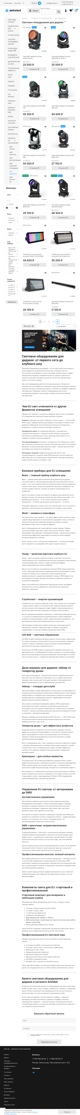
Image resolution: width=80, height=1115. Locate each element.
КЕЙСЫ (10, 116)
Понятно (67, 1112)
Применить (12, 302)
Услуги (6, 1101)
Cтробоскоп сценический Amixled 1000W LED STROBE (33, 255)
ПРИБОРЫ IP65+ (11, 102)
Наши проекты (8, 1082)
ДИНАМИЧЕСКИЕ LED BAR (12, 63)
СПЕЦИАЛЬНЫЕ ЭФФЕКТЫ (12, 69)
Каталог (35, 11)
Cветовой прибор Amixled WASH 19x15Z (32, 57)
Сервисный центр (9, 1098)
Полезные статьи (9, 1105)
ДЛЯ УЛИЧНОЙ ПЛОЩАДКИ (12, 166)
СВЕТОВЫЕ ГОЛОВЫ (10, 21)
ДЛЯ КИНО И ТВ (12, 179)
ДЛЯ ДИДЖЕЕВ (12, 173)
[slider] (6, 207)
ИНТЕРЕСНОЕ (12, 134)
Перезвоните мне (49, 1042)
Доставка (7, 1095)
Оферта (6, 1058)
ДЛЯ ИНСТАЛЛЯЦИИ (12, 159)
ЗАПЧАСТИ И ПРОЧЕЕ (12, 122)
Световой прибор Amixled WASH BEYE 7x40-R (61, 57)
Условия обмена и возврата (9, 1067)
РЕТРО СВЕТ (10, 76)
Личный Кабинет (9, 1091)
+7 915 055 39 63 (67, 2)
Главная (24, 18)
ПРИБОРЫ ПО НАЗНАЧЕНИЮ (41, 18)
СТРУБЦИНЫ (12, 90)
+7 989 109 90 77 (67, 4)
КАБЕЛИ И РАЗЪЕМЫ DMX (11, 110)
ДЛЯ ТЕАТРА (12, 148)
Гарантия (6, 1085)
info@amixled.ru (52, 3)
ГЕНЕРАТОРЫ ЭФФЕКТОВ (10, 49)
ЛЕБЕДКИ (11, 86)
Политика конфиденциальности (11, 1062)
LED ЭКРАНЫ (11, 95)
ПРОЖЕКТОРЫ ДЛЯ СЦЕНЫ (10, 28)
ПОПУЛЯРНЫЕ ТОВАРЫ (12, 128)
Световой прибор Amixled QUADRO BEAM (61, 206)
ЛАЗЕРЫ (11, 81)
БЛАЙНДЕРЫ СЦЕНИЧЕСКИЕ (12, 56)
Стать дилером (8, 1078)
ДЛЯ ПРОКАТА (12, 153)
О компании (8, 3)
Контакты (17, 3)
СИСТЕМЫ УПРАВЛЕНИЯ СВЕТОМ (10, 41)
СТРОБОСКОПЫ (12, 35)
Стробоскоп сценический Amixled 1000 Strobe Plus (61, 255)
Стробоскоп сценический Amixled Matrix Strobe (32, 302)
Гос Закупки (7, 1088)
